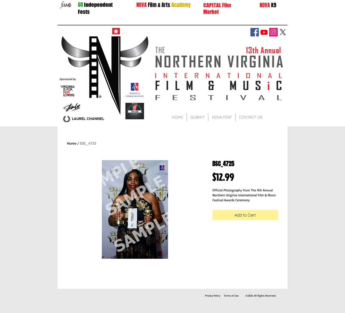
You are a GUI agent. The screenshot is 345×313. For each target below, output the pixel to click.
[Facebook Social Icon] (254, 32)
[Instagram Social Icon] (273, 32)
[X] (283, 32)
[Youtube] (264, 32)
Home (71, 143)
